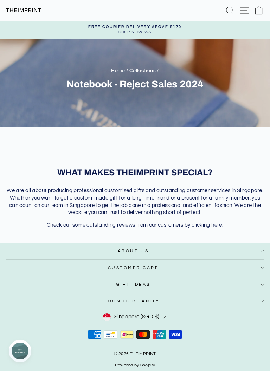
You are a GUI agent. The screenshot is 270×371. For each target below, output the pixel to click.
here (216, 225)
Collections (142, 70)
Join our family (133, 301)
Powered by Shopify (135, 365)
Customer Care (133, 268)
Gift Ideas (133, 284)
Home (118, 70)
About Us (133, 251)
